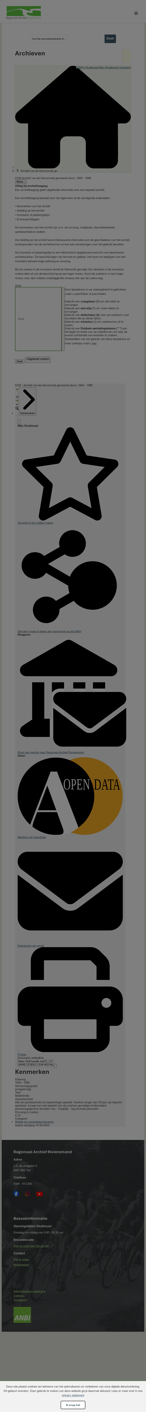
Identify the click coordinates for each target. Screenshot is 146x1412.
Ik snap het (73, 1405)
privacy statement (73, 1395)
